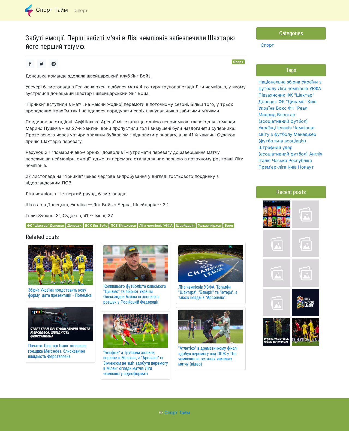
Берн (229, 225)
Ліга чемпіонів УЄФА (156, 225)
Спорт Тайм (51, 10)
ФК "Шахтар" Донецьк (45, 225)
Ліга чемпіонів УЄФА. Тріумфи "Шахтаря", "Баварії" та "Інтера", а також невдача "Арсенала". (207, 292)
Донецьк (74, 225)
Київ (292, 167)
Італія (264, 160)
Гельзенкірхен (209, 225)
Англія (315, 154)
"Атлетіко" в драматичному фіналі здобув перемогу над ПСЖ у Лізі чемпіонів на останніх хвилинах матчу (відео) (207, 356)
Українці (267, 127)
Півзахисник (271, 95)
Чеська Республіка (292, 160)
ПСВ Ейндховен (123, 225)
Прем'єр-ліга (272, 167)
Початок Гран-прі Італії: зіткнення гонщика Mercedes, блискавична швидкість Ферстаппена (57, 351)
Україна (266, 108)
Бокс (281, 108)
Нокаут (306, 167)
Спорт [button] (81, 10)
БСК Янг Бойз (96, 225)
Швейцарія (185, 225)
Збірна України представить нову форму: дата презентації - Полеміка (60, 293)
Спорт (238, 62)
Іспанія (284, 127)
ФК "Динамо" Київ (297, 101)
